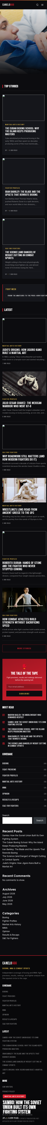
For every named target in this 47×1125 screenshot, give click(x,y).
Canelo (8, 4)
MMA (24, 787)
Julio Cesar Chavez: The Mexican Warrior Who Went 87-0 (21, 404)
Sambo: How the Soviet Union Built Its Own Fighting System (27, 723)
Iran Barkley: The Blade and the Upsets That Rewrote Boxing (22, 193)
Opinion (24, 793)
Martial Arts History (14, 1096)
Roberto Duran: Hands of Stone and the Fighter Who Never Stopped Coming (21, 566)
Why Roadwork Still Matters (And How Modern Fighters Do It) (23, 457)
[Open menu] (42, 5)
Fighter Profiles (12, 188)
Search (5, 815)
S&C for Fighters (12, 248)
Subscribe (24, 693)
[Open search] (37, 5)
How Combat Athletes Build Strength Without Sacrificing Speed (21, 622)
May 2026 (7, 904)
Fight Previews (24, 769)
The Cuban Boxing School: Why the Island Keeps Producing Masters (22, 131)
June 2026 (7, 900)
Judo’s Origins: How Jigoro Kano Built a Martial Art (22, 351)
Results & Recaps (24, 799)
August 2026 (8, 893)
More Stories (24, 648)
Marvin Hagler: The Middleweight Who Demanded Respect (24, 716)
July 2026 (7, 897)
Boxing (24, 763)
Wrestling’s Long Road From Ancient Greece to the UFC (19, 511)
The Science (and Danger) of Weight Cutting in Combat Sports (20, 255)
